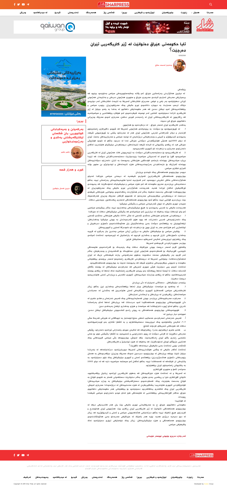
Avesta (206, 484)
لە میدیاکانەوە (40, 12)
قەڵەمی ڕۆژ (109, 12)
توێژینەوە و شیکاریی (144, 12)
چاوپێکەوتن (167, 12)
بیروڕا (124, 12)
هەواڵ (196, 12)
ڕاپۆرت (184, 12)
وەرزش (23, 12)
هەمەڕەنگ (91, 12)
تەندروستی (73, 12)
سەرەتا (210, 12)
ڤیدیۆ (57, 12)
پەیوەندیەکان (41, 477)
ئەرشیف (27, 477)
